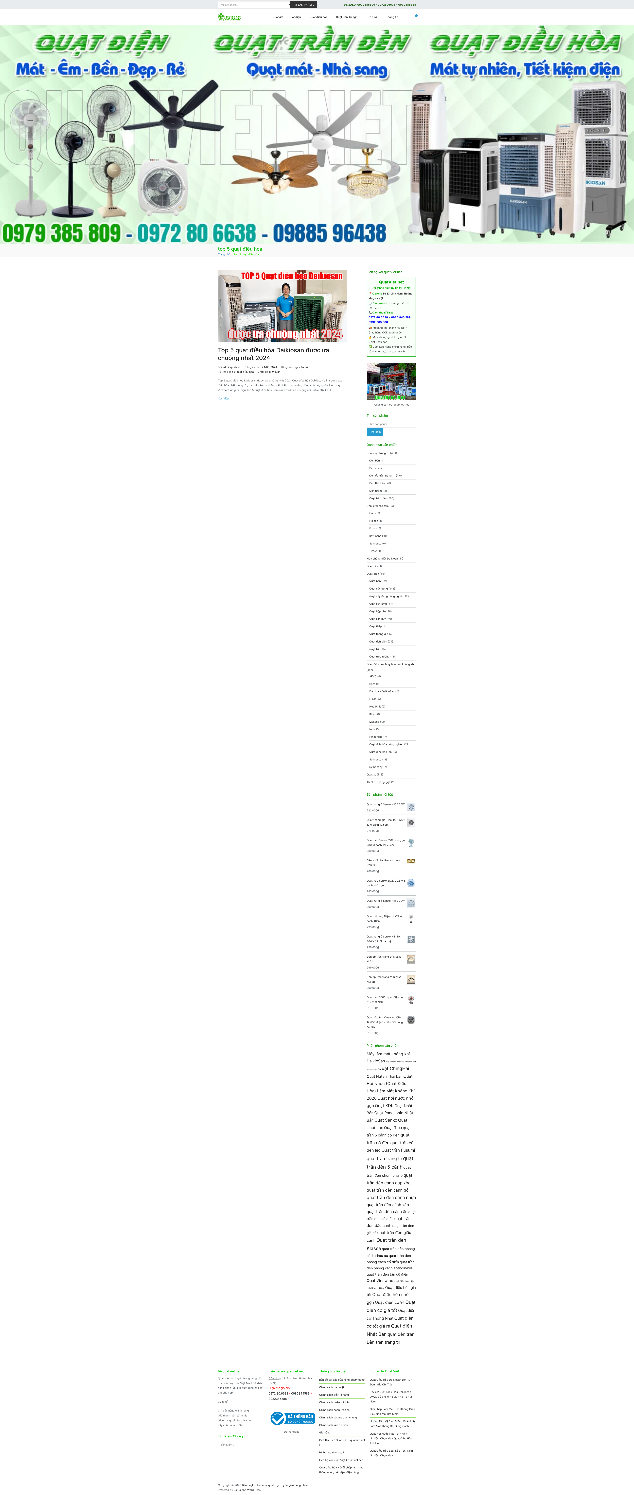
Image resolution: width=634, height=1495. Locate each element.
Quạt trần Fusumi (398, 1150)
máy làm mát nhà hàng (395, 1062)
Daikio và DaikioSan (381, 691)
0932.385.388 (378, 322)
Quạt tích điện (378, 641)
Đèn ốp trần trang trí (382, 475)
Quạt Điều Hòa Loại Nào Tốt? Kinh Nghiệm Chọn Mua (391, 1453)
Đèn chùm (375, 468)
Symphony (376, 767)
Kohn (372, 528)
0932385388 (407, 4)
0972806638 (387, 4)
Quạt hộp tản (377, 611)
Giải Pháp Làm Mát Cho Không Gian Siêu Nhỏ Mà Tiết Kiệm (392, 1411)
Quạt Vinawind (380, 1280)
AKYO (372, 676)
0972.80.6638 (378, 317)
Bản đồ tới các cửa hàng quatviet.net (342, 1379)
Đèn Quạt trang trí (378, 453)
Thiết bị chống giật (378, 782)
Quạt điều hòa (318, 17)
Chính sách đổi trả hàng (334, 1394)
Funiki (372, 699)
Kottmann (375, 536)
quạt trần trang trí (384, 1158)
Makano (374, 721)
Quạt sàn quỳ (377, 618)
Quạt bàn (375, 581)
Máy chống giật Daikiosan (383, 558)
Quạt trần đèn (378, 498)
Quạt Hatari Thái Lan (385, 1076)
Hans (372, 513)
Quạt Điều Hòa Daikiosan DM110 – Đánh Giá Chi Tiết (391, 1382)
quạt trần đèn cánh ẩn (387, 1211)
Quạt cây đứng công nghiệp (386, 596)
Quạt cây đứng (378, 588)
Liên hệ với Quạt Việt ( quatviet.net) (341, 1460)
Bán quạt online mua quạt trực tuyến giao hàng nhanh (275, 1485)
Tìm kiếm (375, 431)
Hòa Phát (375, 706)
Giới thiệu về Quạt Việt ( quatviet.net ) (342, 1442)
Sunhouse (375, 543)
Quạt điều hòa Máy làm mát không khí (390, 664)
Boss (372, 684)
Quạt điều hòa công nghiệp (386, 744)
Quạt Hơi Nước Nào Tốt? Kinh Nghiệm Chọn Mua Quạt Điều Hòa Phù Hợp (391, 1438)
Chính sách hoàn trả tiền (334, 1402)
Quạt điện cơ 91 (390, 1302)
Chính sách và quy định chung (338, 1417)
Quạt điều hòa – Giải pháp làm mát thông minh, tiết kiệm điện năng (341, 1470)
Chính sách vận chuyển (333, 1425)
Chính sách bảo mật (331, 1387)
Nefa (372, 729)
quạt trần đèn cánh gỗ (387, 1190)
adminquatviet (232, 367)
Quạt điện (295, 17)
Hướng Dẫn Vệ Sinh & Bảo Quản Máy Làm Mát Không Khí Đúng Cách (393, 1424)
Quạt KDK (384, 1105)
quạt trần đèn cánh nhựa (391, 1197)
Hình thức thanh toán (332, 1452)
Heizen (373, 520)
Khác (372, 714)
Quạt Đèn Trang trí (347, 17)
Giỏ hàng (325, 1432)
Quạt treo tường (379, 656)
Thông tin (392, 17)
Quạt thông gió (378, 634)
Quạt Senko (385, 1120)
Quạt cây (372, 566)
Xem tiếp (223, 398)
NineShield (376, 736)
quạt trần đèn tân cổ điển (387, 1274)
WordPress (254, 1490)
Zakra (237, 1490)
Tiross (373, 551)
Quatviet (278, 17)
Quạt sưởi (373, 774)
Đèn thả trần (377, 483)
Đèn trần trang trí (383, 1342)
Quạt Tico (393, 1127)
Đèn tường (376, 490)
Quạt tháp (375, 626)
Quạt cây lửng (378, 603)
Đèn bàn (374, 460)
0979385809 (366, 4)
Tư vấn (305, 367)
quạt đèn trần (401, 1334)
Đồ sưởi (372, 17)
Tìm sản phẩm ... (303, 4)
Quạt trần (375, 649)
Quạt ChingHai (393, 1068)
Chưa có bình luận (269, 371)
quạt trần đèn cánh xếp (388, 1204)
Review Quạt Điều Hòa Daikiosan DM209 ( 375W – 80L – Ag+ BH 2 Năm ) (391, 1396)
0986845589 (300, 1393)
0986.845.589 (401, 317)
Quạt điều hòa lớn (380, 752)
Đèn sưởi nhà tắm (378, 506)
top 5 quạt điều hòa (241, 371)
